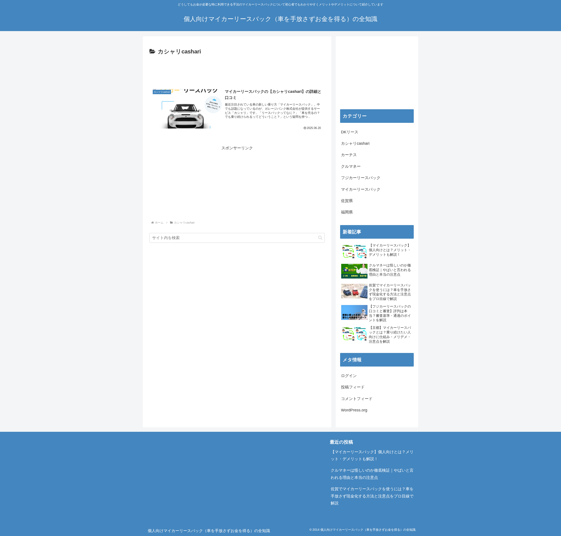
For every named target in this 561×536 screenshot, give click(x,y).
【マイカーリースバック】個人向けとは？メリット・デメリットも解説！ (372, 455)
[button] (320, 237)
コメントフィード (357, 399)
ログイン (349, 376)
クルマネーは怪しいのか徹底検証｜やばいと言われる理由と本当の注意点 (372, 474)
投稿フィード (353, 387)
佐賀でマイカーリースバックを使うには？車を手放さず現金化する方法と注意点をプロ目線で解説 (372, 496)
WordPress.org (354, 410)
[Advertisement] (237, 69)
